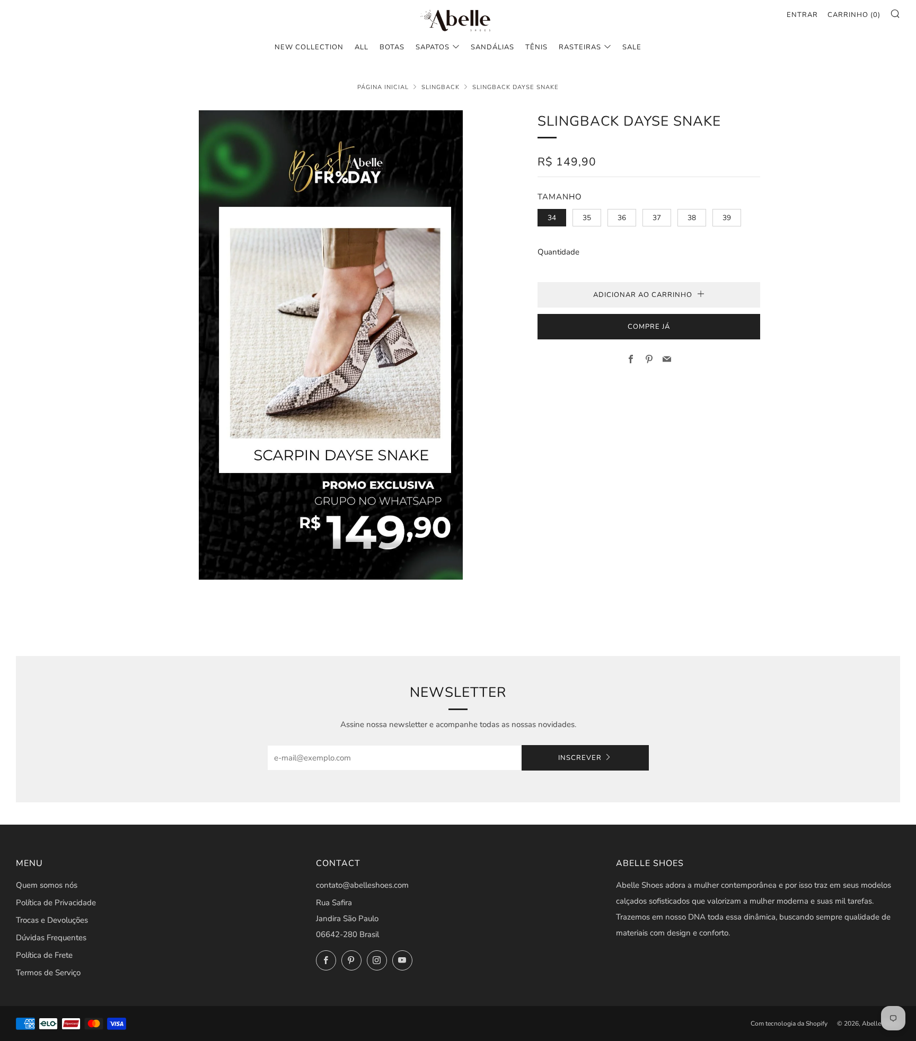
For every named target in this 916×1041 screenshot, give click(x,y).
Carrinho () (853, 15)
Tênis (536, 47)
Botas (392, 47)
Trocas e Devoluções (52, 920)
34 (552, 218)
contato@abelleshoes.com (362, 885)
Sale (631, 47)
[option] (331, 345)
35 (587, 218)
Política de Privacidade (56, 902)
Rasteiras (580, 47)
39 (727, 218)
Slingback (440, 87)
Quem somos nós (46, 885)
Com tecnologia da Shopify (789, 1023)
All (361, 47)
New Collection (309, 47)
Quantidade (558, 252)
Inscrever (580, 758)
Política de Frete (44, 955)
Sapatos (433, 47)
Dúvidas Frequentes (51, 937)
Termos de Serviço (48, 972)
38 (692, 218)
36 (622, 218)
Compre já (649, 326)
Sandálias (492, 47)
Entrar (802, 15)
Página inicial (383, 87)
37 (657, 218)
